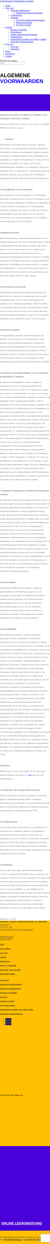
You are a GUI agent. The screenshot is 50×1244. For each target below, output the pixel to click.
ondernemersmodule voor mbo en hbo (16, 1009)
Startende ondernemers (20, 10)
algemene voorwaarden (10, 970)
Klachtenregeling (7, 974)
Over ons (9, 44)
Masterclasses (16, 37)
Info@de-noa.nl (6, 937)
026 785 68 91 (6, 939)
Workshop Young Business (22, 42)
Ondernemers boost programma (29, 13)
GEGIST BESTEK (33, 1239)
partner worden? (7, 1001)
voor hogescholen (7, 1005)
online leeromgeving (21, 1223)
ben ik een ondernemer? (10, 989)
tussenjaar (4, 980)
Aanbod (8, 27)
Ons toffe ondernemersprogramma (30, 20)
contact (3, 957)
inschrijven (5, 961)
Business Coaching (19, 30)
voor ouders (5, 949)
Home (8, 6)
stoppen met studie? (8, 993)
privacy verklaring (8, 965)
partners (3, 997)
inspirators (15, 49)
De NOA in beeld (23, 25)
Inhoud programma (24, 22)
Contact (8, 56)
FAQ (2, 944)
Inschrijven (10, 54)
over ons (3, 953)
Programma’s (16, 32)
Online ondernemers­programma (24, 34)
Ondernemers (16, 15)
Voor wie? (9, 8)
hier (30, 775)
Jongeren (14, 18)
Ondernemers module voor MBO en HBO (28, 39)
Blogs (7, 51)
